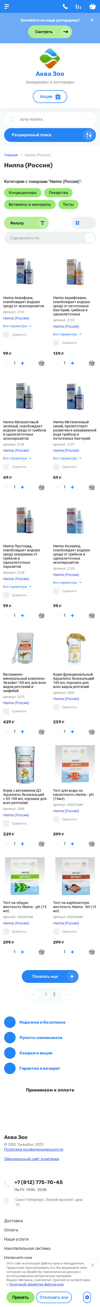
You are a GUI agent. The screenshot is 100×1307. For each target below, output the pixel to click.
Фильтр (17, 223)
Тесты (68, 204)
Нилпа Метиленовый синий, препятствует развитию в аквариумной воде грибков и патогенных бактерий (74, 430)
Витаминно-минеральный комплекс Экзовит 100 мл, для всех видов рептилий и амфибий (24, 682)
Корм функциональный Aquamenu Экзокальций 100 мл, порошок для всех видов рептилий (73, 680)
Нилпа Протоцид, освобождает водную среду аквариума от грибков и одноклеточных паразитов (21, 556)
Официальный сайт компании (31, 1159)
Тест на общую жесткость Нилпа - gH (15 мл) (24, 907)
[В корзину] (41, 363)
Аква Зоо (50, 73)
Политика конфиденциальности (33, 1149)
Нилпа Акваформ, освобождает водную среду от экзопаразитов (23, 302)
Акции (46, 96)
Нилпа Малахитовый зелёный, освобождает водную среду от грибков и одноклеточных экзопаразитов (24, 430)
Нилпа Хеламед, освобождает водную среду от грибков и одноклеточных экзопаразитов (71, 554)
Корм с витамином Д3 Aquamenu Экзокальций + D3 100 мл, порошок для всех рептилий (25, 796)
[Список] (90, 223)
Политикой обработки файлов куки (36, 1284)
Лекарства (58, 192)
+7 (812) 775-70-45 (38, 1182)
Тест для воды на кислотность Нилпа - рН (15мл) (73, 794)
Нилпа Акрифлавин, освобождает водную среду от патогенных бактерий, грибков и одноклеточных (71, 306)
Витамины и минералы (30, 204)
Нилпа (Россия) (16, 318)
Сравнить (19, 334)
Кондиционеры (23, 192)
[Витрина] (77, 223)
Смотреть (44, 31)
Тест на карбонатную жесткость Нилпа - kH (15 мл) (74, 907)
